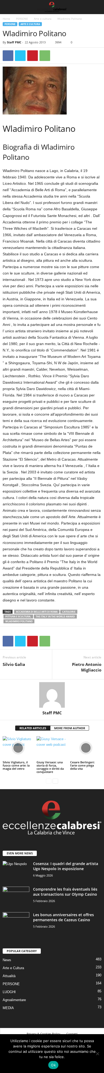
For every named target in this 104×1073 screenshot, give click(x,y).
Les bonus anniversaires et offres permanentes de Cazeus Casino (63, 917)
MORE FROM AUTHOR (69, 728)
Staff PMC (14, 42)
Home (6, 19)
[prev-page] (48, 781)
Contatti (72, 1034)
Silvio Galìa (14, 664)
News (7, 960)
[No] (97, 1053)
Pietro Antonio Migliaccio (86, 667)
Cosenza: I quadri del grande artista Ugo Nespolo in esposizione (65, 866)
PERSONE (22, 19)
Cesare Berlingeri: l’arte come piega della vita (82, 765)
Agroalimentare (14, 1000)
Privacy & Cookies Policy (43, 1034)
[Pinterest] (32, 55)
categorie (68, 611)
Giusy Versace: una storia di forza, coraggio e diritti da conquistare (50, 767)
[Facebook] (8, 55)
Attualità (9, 976)
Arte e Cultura (13, 968)
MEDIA (8, 1008)
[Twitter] (20, 55)
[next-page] (55, 781)
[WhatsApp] (44, 55)
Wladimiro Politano (19, 621)
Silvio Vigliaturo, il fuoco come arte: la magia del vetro (16, 765)
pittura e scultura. (18, 616)
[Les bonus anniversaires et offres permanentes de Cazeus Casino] (16, 922)
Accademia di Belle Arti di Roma (37, 611)
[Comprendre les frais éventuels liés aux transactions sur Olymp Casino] (16, 897)
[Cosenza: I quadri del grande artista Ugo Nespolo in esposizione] (16, 871)
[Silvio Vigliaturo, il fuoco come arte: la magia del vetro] (18, 747)
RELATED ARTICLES (32, 728)
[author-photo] (52, 695)
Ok (53, 1065)
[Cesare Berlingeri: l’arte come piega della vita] (85, 747)
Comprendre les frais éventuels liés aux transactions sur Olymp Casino (65, 892)
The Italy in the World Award (55, 616)
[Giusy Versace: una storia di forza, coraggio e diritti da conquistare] (52, 747)
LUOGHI (9, 992)
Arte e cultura (42, 19)
